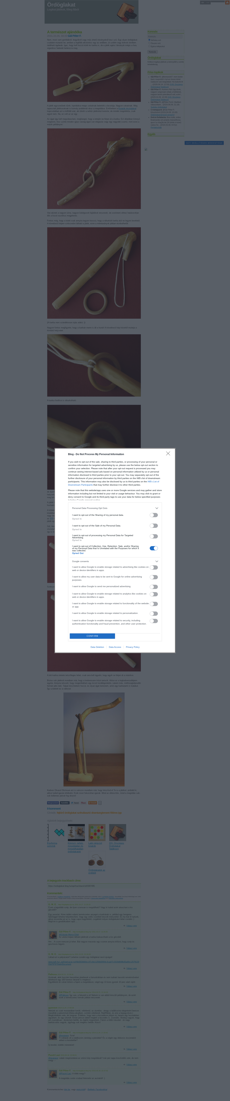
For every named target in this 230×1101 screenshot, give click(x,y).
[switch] (154, 515)
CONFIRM (92, 636)
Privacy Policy (133, 647)
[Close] (169, 454)
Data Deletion (97, 647)
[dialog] (115, 550)
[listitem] (115, 508)
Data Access (115, 647)
